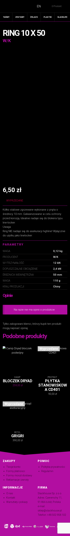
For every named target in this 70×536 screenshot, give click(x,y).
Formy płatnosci (15, 471)
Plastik (48, 17)
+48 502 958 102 (56, 514)
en (39, 6)
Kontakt (10, 497)
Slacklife (62, 17)
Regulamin (47, 471)
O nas (9, 493)
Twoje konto (13, 466)
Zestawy (19, 17)
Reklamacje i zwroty (17, 479)
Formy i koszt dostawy (19, 475)
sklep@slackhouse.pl (50, 510)
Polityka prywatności (53, 466)
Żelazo (34, 17)
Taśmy (6, 17)
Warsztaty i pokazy (17, 502)
